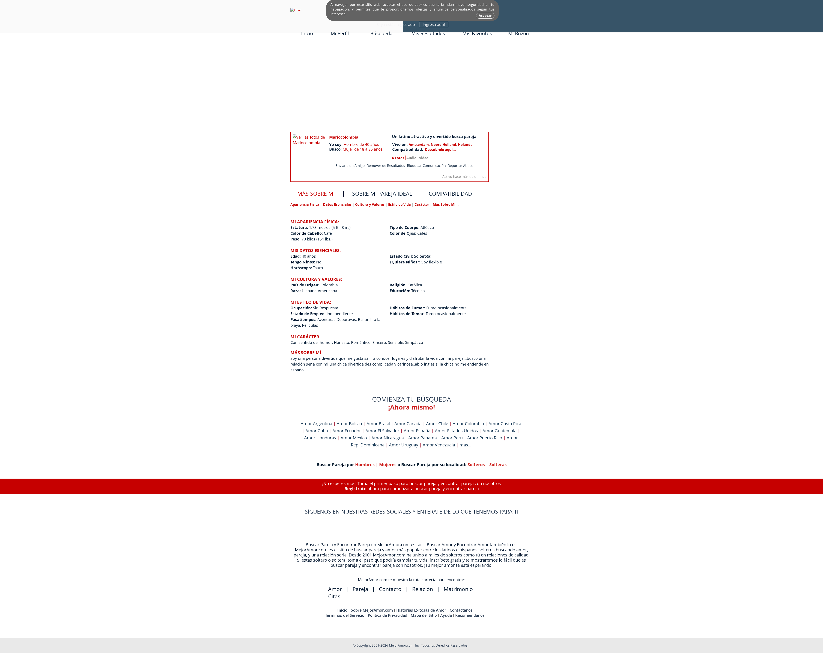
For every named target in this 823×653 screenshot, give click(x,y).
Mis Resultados (428, 33)
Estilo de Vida (400, 204)
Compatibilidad (450, 193)
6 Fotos (398, 158)
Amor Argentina (316, 423)
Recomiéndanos (470, 615)
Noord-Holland (443, 144)
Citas (334, 596)
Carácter (422, 204)
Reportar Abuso (460, 165)
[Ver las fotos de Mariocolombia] (309, 153)
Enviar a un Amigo (350, 165)
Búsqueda (381, 33)
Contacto (390, 589)
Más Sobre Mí (316, 193)
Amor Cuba (316, 431)
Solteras (498, 464)
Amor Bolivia (349, 423)
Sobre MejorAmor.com (372, 610)
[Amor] (295, 10)
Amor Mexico (354, 438)
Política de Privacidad (387, 615)
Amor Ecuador (346, 431)
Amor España (417, 431)
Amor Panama (422, 438)
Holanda (465, 144)
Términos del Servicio (344, 615)
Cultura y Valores (370, 204)
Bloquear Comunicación (426, 165)
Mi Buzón (518, 33)
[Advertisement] (411, 85)
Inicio (307, 33)
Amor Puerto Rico (484, 438)
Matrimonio (458, 589)
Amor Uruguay (403, 445)
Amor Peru (452, 438)
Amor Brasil (378, 423)
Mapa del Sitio (424, 615)
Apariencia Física (305, 204)
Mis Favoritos (477, 33)
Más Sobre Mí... (446, 204)
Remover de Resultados (386, 165)
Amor (335, 589)
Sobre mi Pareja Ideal (382, 193)
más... (465, 445)
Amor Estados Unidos (456, 431)
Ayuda (446, 615)
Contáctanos (461, 610)
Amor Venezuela (439, 445)
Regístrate (355, 488)
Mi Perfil (340, 33)
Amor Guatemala (499, 431)
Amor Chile (437, 423)
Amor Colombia (468, 423)
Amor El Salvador (382, 431)
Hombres (365, 464)
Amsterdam (419, 144)
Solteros (476, 464)
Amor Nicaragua (387, 438)
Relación (422, 589)
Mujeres (387, 464)
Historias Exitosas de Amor (421, 610)
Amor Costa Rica (504, 423)
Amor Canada (408, 423)
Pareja (360, 589)
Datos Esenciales (337, 204)
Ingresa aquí (434, 24)
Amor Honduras (320, 438)
